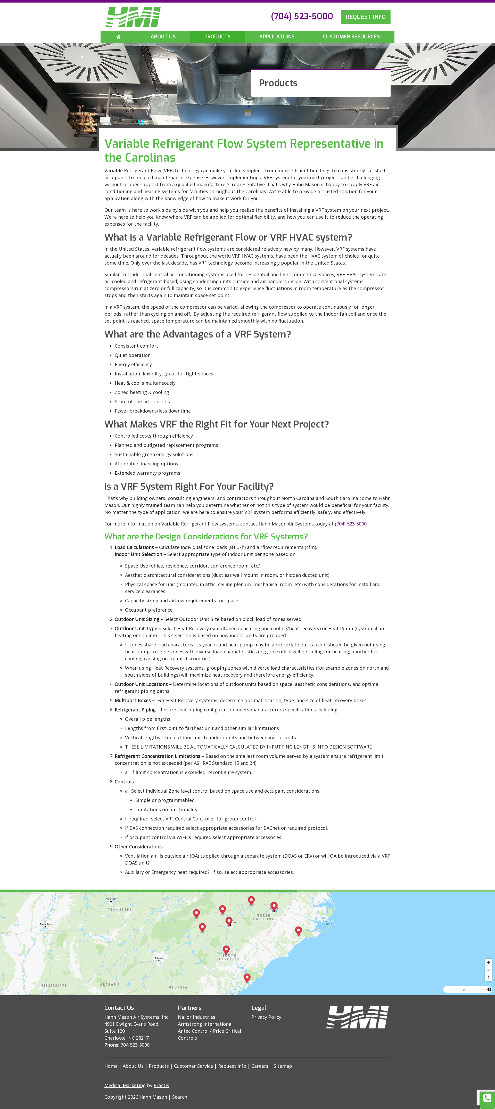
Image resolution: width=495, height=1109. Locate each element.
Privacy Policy (266, 1017)
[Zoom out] (488, 970)
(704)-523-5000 (351, 524)
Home (111, 1066)
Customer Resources (351, 36)
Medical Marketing (125, 1085)
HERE (480, 989)
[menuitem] (118, 37)
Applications (276, 36)
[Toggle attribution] (489, 989)
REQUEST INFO (366, 17)
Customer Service (193, 1066)
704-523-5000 (135, 1045)
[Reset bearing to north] (488, 977)
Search (179, 1097)
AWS (470, 989)
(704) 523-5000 (302, 16)
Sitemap (283, 1066)
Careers (259, 1066)
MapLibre (453, 989)
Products (217, 36)
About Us (163, 36)
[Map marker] (222, 910)
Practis (161, 1085)
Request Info (232, 1066)
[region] (247, 943)
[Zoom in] (488, 962)
